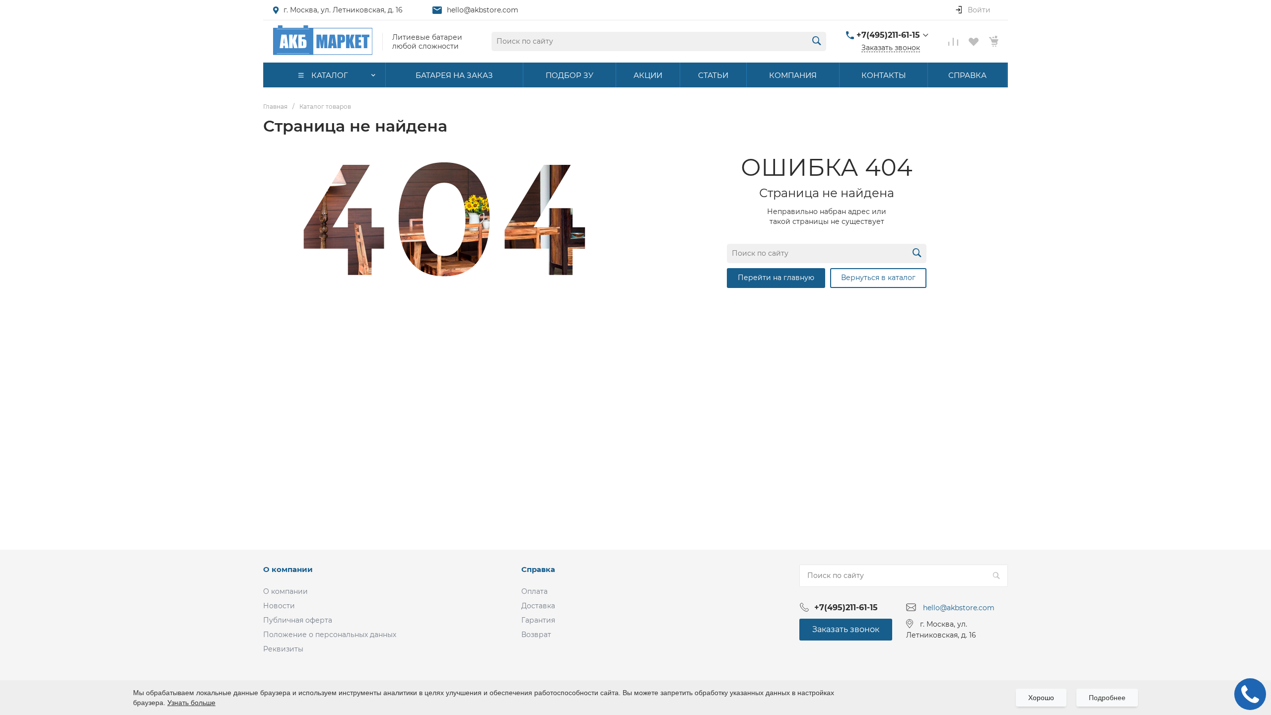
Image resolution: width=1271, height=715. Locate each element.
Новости (279, 605)
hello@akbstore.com (482, 9)
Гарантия (538, 620)
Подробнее (1107, 698)
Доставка (538, 605)
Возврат (536, 634)
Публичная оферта (297, 620)
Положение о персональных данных (329, 634)
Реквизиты (283, 648)
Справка (538, 569)
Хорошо (1041, 698)
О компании (288, 569)
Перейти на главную (776, 277)
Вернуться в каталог (878, 277)
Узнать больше (191, 703)
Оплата (534, 591)
